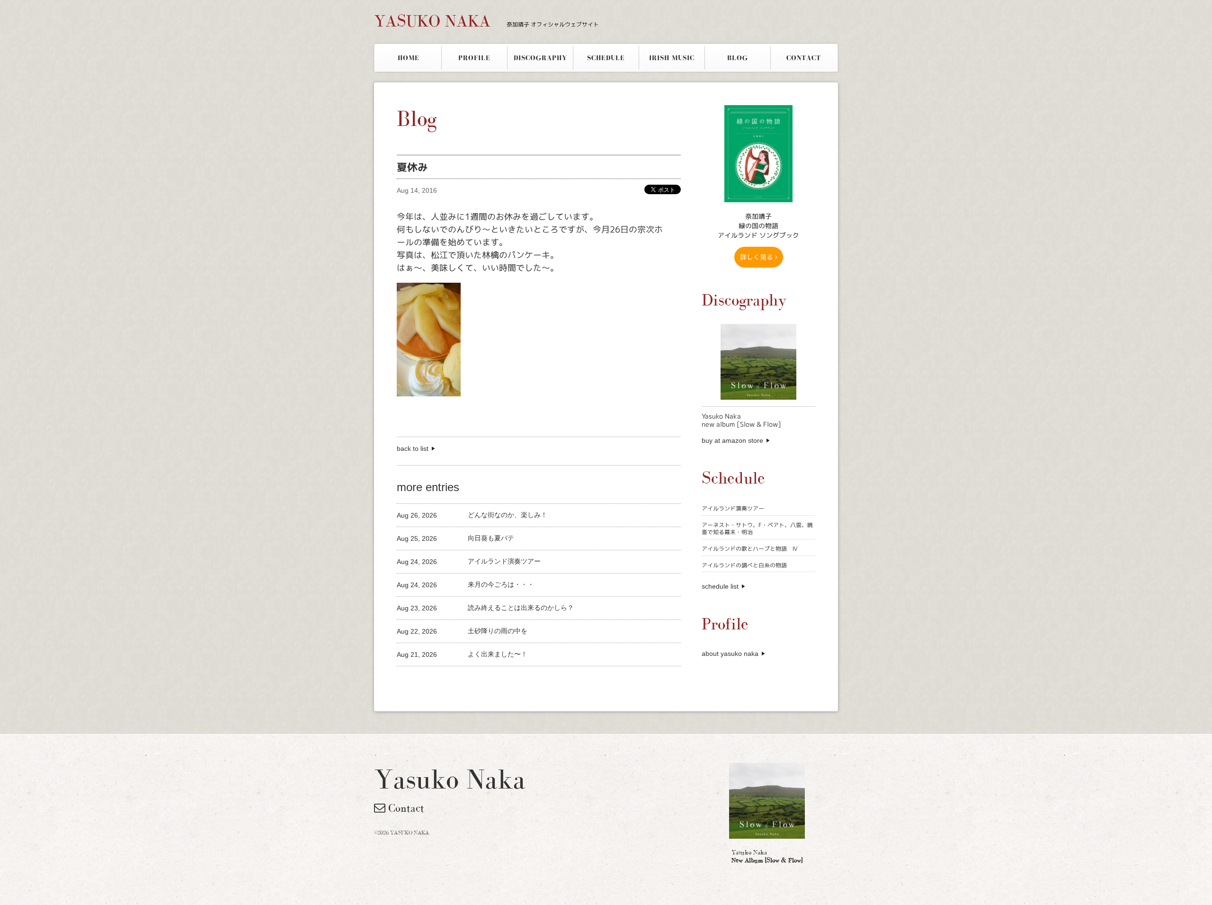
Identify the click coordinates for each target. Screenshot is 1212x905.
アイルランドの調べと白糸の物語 (744, 565)
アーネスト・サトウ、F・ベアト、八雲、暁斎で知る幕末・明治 (757, 529)
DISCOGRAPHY (540, 58)
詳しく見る (757, 256)
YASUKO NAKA (486, 21)
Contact (404, 808)
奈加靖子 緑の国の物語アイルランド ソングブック (758, 226)
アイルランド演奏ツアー (733, 508)
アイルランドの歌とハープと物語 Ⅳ (750, 549)
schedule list (720, 586)
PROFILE (474, 58)
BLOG (737, 58)
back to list (412, 448)
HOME (408, 58)
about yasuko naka (730, 653)
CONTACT (803, 58)
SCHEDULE (606, 58)
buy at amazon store (732, 440)
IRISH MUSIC (672, 58)
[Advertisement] (507, 682)
